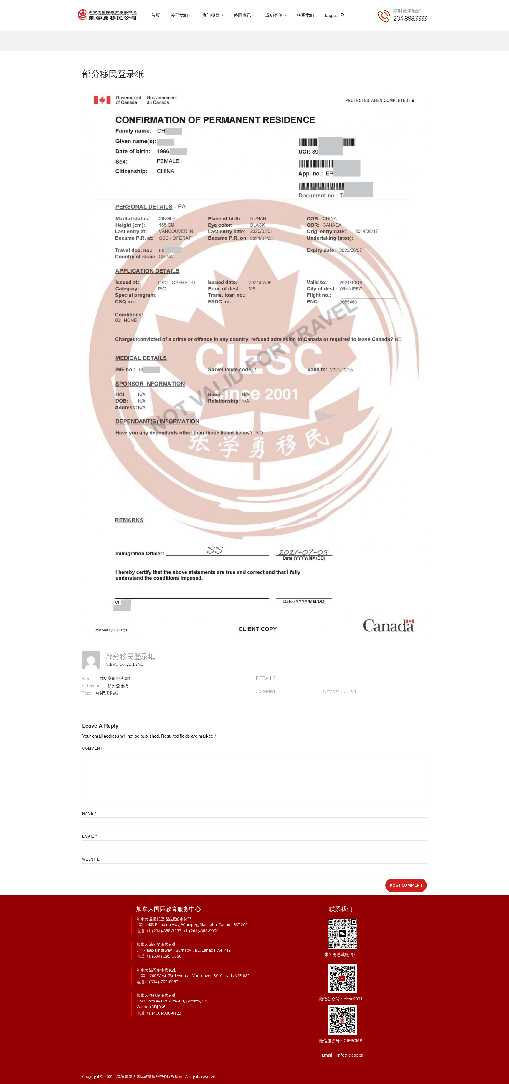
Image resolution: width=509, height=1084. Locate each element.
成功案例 (274, 15)
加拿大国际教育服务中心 (146, 1076)
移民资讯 (242, 15)
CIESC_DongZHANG (124, 664)
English (332, 15)
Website (91, 859)
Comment (92, 748)
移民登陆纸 (118, 686)
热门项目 (211, 15)
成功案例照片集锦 (115, 678)
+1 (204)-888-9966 (201, 931)
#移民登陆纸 (107, 693)
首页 (155, 15)
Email (89, 836)
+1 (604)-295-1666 (163, 956)
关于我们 (179, 15)
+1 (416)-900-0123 (163, 1013)
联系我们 (305, 15)
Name (89, 813)
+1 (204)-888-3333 (163, 931)
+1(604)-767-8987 (161, 982)
